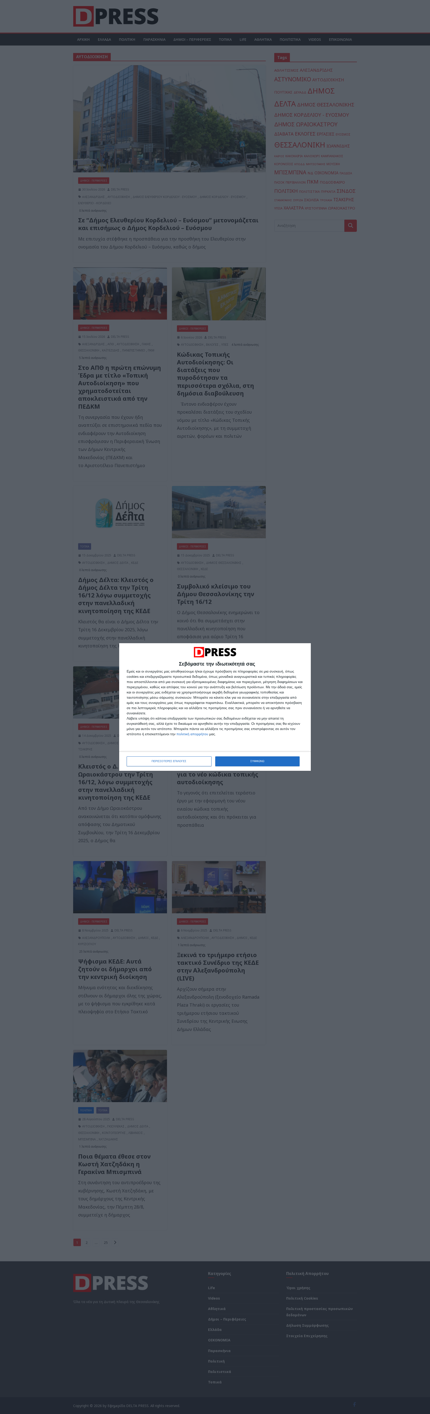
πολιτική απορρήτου (192, 734)
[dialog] (215, 707)
